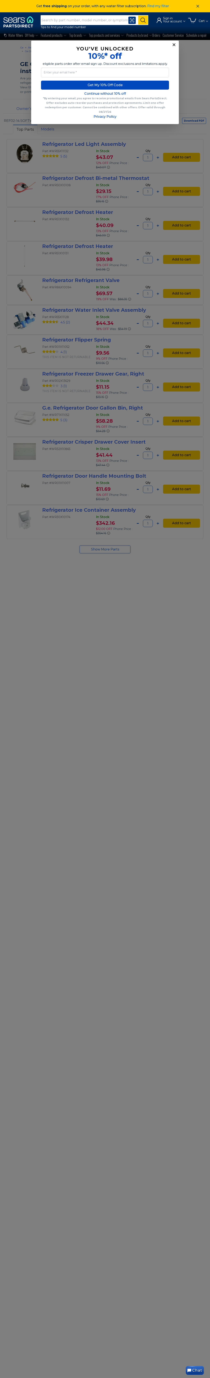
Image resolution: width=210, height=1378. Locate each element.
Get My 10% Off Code (105, 85)
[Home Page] (20, 22)
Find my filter (158, 6)
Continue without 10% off (105, 94)
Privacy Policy (105, 117)
